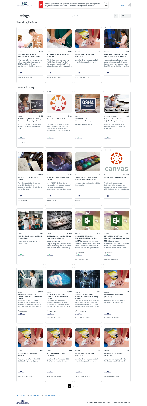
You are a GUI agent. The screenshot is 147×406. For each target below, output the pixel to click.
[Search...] (91, 16)
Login (122, 5)
